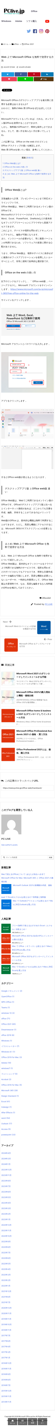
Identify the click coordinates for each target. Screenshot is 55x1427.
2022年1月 (5, 1286)
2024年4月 (6, 1153)
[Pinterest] (47, 31)
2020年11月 (6, 1313)
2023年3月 (6, 1208)
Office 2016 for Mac (11, 1085)
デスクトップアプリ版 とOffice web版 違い (22, 170)
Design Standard (10, 1096)
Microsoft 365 (9, 1090)
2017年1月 (5, 1357)
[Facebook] (35, 31)
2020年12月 (6, 1308)
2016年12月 (6, 1363)
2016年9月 (6, 1374)
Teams (5, 1007)
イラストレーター (10, 1046)
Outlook (6, 1123)
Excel (5, 1101)
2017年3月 (6, 1352)
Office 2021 (29, 44)
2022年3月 (6, 1275)
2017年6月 (6, 1341)
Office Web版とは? (11, 163)
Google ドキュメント (11, 991)
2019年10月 (6, 1324)
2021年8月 (6, 1297)
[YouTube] (47, 21)
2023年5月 (6, 1197)
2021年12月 (6, 1291)
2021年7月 (5, 1302)
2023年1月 (6, 1219)
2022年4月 (6, 1269)
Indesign (6, 1107)
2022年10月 (6, 1236)
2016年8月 (6, 1380)
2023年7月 (6, 1186)
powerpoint (8, 1134)
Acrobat (6, 1079)
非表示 (30, 158)
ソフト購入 (31, 21)
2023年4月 (6, 1203)
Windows (6, 21)
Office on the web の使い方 (15, 167)
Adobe (18, 21)
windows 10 (8, 1013)
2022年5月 (6, 1263)
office (16, 44)
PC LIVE (48, 604)
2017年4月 (6, 1346)
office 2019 (7, 1035)
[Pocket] (9, 79)
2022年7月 (6, 1252)
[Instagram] (41, 31)
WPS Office (7, 1002)
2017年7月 (5, 1335)
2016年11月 (6, 1369)
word (5, 1118)
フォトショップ (9, 1074)
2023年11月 (6, 1175)
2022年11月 (6, 1230)
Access (6, 1129)
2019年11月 (6, 1319)
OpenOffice (7, 996)
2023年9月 (6, 1181)
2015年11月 (6, 1396)
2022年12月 (6, 1225)
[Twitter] (28, 31)
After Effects (8, 1112)
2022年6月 (6, 1258)
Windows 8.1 (8, 1052)
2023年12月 (6, 1170)
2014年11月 (6, 1402)
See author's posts (9, 845)
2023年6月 (6, 1192)
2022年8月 (6, 1247)
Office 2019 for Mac (11, 1057)
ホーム (5, 44)
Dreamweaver (8, 1029)
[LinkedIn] (47, 74)
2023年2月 (6, 1214)
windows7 (7, 1068)
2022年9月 (6, 1241)
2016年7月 (6, 1385)
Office (34, 11)
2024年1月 (6, 1164)
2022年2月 (6, 1280)
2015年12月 (6, 1391)
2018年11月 (6, 1330)
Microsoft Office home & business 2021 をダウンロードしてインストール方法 (34, 714)
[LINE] (25, 79)
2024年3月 (6, 1158)
